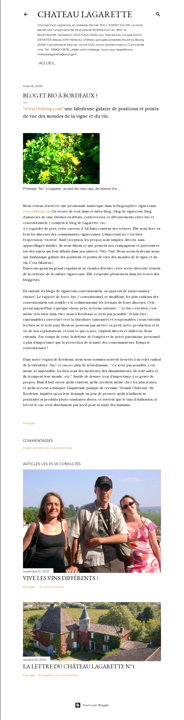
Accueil (47, 63)
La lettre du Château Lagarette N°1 (79, 666)
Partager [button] (29, 423)
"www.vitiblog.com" (43, 109)
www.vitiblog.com (37, 211)
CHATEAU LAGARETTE (84, 14)
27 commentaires (51, 587)
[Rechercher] (158, 13)
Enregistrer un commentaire (47, 448)
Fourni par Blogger (96, 705)
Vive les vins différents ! (60, 578)
